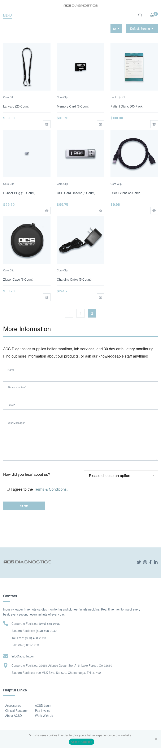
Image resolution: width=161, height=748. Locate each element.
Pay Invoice (42, 710)
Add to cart (47, 124)
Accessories (13, 705)
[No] (156, 739)
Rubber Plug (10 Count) (19, 193)
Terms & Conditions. (51, 489)
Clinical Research (16, 710)
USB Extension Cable (125, 193)
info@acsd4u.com (23, 656)
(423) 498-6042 (46, 631)
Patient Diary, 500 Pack (126, 106)
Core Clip (8, 97)
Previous (69, 313)
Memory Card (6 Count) (73, 106)
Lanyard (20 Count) (16, 106)
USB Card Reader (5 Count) (76, 193)
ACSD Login (43, 705)
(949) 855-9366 (49, 623)
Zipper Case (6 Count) (18, 279)
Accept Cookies (81, 741)
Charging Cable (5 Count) (74, 279)
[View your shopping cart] (152, 15)
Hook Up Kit (117, 97)
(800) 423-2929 (35, 638)
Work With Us (44, 715)
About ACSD (13, 715)
